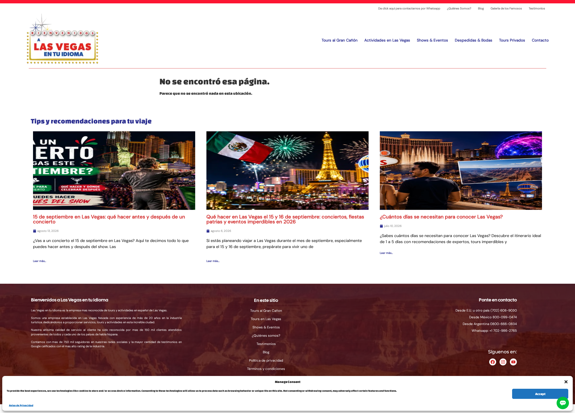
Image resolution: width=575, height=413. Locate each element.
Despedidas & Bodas (473, 40)
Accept (540, 394)
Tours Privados (512, 40)
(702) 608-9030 (504, 310)
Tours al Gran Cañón (340, 40)
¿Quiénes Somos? (459, 8)
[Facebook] (492, 361)
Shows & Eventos (432, 40)
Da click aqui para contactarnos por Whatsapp (409, 8)
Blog (481, 8)
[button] (566, 382)
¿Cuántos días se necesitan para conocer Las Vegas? (441, 216)
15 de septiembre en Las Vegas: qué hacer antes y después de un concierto (109, 219)
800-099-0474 (505, 317)
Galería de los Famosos (506, 8)
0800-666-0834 (503, 324)
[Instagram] (503, 361)
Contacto (540, 40)
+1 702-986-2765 (503, 330)
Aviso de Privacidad (21, 405)
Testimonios (537, 8)
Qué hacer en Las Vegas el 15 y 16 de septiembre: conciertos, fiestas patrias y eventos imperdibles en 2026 (285, 219)
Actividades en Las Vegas (387, 40)
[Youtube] (513, 361)
